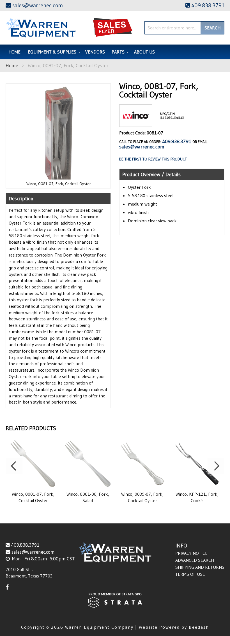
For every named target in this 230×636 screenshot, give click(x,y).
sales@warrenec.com (141, 147)
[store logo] (41, 27)
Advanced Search (194, 560)
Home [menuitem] (14, 52)
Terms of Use (190, 574)
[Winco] (136, 122)
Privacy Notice (191, 553)
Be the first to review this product (153, 159)
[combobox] (184, 27)
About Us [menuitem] (144, 52)
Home (12, 65)
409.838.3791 (176, 141)
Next (216, 466)
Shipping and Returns (199, 567)
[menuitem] (53, 52)
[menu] (115, 52)
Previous (14, 466)
